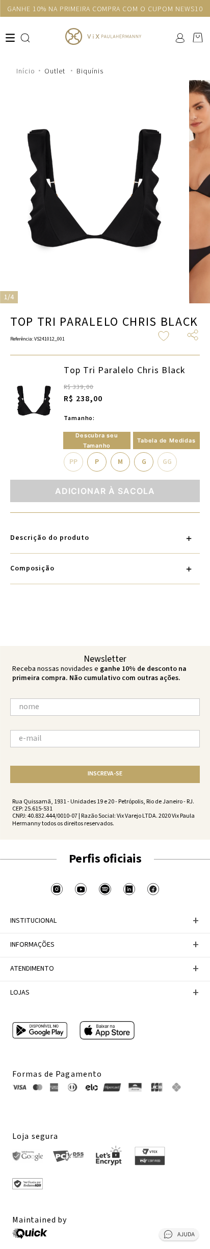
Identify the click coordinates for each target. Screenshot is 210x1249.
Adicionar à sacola (105, 491)
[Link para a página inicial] (25, 71)
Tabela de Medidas (166, 440)
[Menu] (10, 37)
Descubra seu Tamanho (96, 440)
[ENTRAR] (179, 38)
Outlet (54, 71)
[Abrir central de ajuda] (179, 1236)
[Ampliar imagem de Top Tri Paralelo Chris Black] (34, 401)
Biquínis (89, 71)
